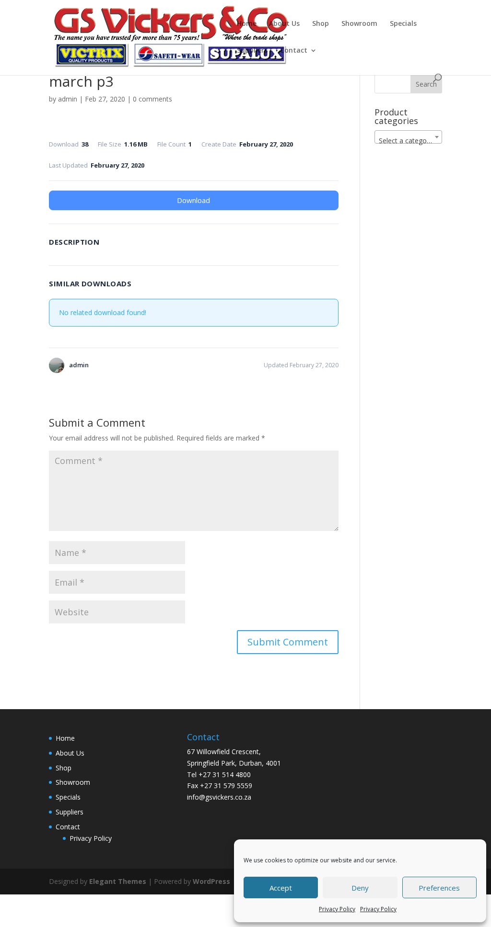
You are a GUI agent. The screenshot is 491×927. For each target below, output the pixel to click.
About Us (284, 24)
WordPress (211, 881)
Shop (320, 24)
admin (67, 98)
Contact (293, 51)
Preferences (439, 888)
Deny (360, 888)
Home (247, 24)
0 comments (152, 98)
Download (193, 200)
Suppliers (252, 51)
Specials (403, 24)
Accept (280, 888)
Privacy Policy (337, 909)
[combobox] (408, 137)
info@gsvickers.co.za (219, 797)
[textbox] (408, 141)
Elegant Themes (117, 881)
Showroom (359, 24)
